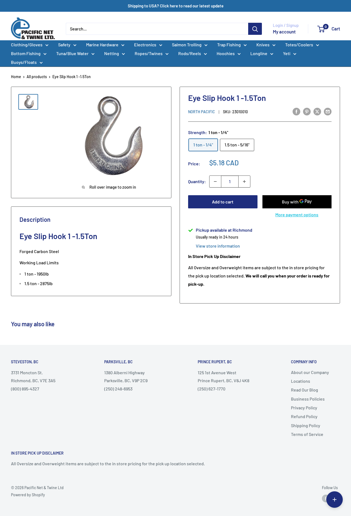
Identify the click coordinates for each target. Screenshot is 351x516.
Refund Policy (304, 416)
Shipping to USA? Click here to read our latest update (175, 5)
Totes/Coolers (299, 44)
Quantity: (197, 181)
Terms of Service (307, 434)
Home (16, 76)
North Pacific (201, 111)
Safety (64, 44)
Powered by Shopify (28, 494)
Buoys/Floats (24, 62)
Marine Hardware (102, 44)
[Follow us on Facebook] (326, 498)
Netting (111, 53)
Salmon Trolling (187, 44)
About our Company (310, 372)
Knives (263, 44)
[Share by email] (328, 111)
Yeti (286, 53)
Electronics (145, 44)
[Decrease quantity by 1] (215, 181)
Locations (300, 381)
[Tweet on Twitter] (317, 111)
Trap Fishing (229, 44)
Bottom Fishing (26, 53)
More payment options (296, 214)
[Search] (255, 29)
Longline (258, 53)
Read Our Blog (304, 389)
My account (284, 31)
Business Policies (308, 398)
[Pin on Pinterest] (307, 111)
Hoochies (226, 53)
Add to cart (222, 201)
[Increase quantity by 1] (244, 181)
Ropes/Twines (149, 53)
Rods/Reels (189, 53)
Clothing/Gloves (27, 44)
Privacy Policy (304, 407)
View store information (218, 245)
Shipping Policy (305, 425)
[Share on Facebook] (296, 111)
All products (37, 76)
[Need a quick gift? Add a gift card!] (334, 499)
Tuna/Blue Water (72, 53)
